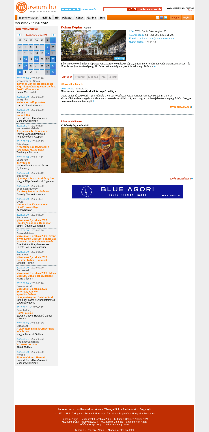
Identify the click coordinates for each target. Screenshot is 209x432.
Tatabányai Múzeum (27, 152)
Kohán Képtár (40, 22)
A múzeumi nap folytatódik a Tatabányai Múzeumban (33, 148)
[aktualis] (67, 77)
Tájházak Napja (69, 419)
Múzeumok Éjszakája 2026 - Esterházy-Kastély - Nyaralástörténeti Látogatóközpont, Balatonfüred (35, 293)
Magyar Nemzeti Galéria (30, 334)
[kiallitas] (93, 77)
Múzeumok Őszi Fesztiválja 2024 (80, 422)
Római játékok (25, 313)
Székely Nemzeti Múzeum (31, 194)
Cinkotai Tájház (25, 263)
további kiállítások (180, 107)
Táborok (79, 430)
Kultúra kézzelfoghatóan (31, 102)
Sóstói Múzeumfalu (27, 92)
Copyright (145, 409)
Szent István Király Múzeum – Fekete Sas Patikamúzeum (33, 245)
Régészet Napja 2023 (117, 424)
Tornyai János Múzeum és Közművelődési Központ (31, 135)
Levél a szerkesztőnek (88, 409)
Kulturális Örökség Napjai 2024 (131, 419)
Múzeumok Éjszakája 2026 (96, 419)
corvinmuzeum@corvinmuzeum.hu (156, 38)
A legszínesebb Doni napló (32, 131)
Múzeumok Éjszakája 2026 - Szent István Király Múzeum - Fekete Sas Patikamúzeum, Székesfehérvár (36, 239)
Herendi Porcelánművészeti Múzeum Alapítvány (32, 119)
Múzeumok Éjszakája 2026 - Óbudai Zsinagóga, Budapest (33, 221)
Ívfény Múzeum (25, 278)
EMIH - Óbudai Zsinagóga (31, 225)
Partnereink (129, 409)
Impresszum (65, 409)
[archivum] (112, 77)
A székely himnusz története (33, 191)
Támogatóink (112, 409)
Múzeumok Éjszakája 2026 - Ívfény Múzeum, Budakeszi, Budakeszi (36, 274)
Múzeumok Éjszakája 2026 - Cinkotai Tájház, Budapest (32, 258)
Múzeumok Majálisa (112, 422)
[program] (80, 77)
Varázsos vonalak (27, 344)
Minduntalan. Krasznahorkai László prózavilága (33, 206)
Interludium (23, 162)
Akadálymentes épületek (121, 430)
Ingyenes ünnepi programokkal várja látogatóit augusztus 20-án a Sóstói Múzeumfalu (36, 87)
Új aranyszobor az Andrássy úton (36, 178)
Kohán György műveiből (75, 125)
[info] (103, 77)
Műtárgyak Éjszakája (91, 424)
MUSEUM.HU (22, 22)
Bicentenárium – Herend (31, 357)
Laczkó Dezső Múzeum (29, 105)
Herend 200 (23, 115)
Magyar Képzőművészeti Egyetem (35, 181)
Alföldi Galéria (24, 347)
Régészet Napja (95, 430)
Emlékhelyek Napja (136, 422)
